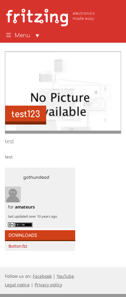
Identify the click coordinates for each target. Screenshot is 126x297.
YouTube (65, 276)
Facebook (42, 276)
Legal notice (17, 285)
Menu (22, 35)
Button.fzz (18, 246)
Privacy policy (48, 285)
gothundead (36, 178)
